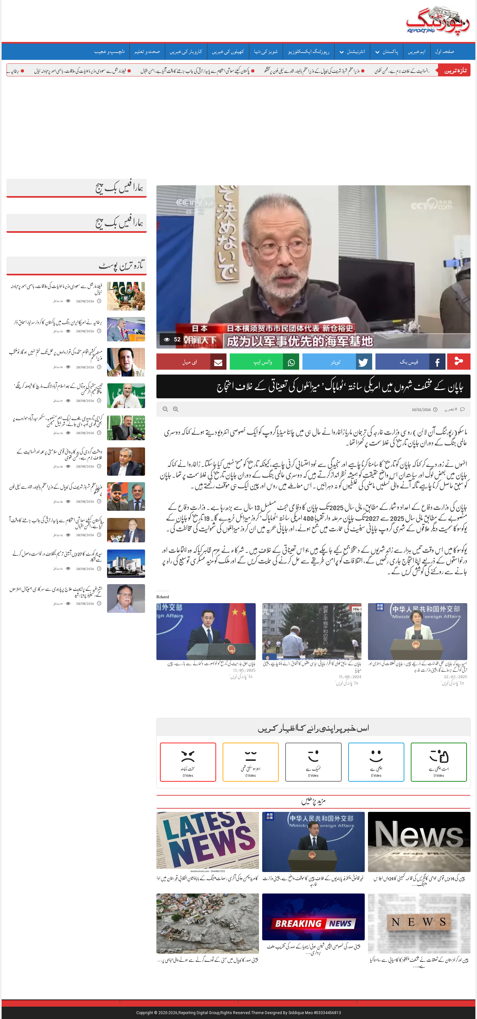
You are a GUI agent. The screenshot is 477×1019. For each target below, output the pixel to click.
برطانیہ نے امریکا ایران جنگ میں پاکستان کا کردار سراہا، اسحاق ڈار (58, 322)
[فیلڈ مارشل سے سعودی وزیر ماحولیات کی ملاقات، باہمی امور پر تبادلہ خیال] (126, 296)
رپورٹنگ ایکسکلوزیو (308, 51)
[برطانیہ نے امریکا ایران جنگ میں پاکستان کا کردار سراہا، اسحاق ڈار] (126, 329)
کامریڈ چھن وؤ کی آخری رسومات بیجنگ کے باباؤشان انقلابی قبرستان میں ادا (207, 878)
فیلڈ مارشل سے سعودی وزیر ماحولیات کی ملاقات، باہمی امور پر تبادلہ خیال (110, 71)
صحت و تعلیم (147, 51)
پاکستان (390, 51)
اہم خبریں (416, 51)
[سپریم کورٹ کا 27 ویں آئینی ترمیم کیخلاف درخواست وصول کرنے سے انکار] (126, 563)
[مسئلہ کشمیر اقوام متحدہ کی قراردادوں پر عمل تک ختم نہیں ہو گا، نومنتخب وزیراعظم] (126, 362)
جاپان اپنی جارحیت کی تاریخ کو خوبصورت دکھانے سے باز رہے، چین (211, 663)
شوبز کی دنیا (266, 51)
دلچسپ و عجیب (109, 51)
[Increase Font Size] (176, 409)
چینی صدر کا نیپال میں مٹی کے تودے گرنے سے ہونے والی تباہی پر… (207, 960)
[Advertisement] (238, 125)
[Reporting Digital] (423, 21)
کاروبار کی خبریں (186, 51)
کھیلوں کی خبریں (228, 51)
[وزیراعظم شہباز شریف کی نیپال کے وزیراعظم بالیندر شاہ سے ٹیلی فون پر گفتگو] (126, 496)
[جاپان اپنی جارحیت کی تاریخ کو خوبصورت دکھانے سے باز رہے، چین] (206, 631)
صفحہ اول (444, 51)
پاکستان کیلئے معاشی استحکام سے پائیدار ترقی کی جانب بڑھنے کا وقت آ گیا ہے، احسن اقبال (225, 71)
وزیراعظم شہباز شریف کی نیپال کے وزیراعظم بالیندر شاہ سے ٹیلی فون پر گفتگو (342, 71)
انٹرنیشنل (356, 51)
